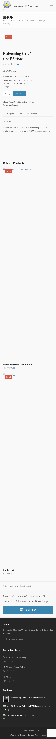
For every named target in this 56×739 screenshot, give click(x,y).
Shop (44, 734)
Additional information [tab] (27, 113)
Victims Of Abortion (25, 6)
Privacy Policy (33, 734)
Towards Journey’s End (16, 667)
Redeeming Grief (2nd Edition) (17, 585)
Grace (8, 676)
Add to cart (19, 93)
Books (15, 105)
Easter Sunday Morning (16, 657)
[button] (51, 6)
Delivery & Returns (18, 734)
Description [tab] (9, 113)
